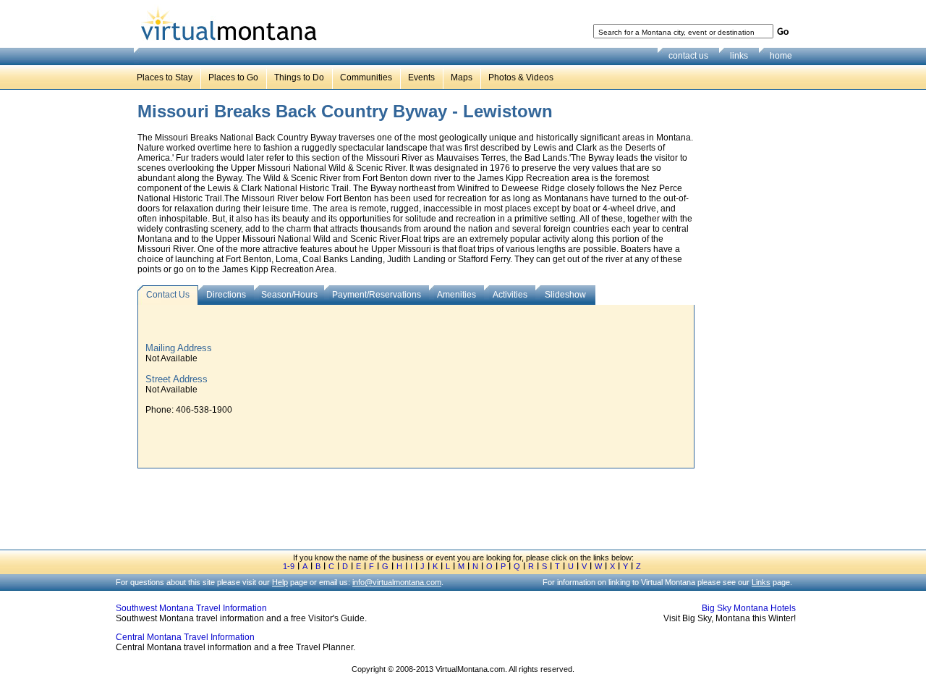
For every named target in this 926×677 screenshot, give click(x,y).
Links (761, 582)
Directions (226, 295)
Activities (510, 295)
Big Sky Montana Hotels (749, 608)
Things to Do (299, 77)
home (781, 56)
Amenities (456, 295)
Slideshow (565, 295)
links (739, 56)
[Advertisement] (749, 325)
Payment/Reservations (376, 295)
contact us (688, 56)
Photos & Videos (520, 77)
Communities (366, 77)
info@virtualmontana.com (396, 582)
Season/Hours (289, 295)
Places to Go (233, 77)
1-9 (288, 566)
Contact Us (168, 295)
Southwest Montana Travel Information (191, 608)
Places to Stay (164, 77)
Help (280, 582)
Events (421, 77)
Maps (461, 77)
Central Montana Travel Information (185, 637)
